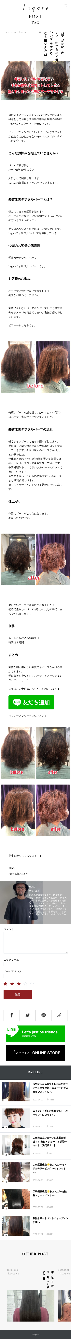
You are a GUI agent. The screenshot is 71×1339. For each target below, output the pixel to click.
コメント (9, 929)
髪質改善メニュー (19, 873)
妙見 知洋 (34, 891)
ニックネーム (11, 959)
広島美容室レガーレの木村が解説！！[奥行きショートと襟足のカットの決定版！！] (50, 1141)
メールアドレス (12, 971)
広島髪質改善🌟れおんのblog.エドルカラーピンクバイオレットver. (50, 1168)
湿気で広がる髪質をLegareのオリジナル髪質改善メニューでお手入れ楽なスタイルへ (50, 1088)
